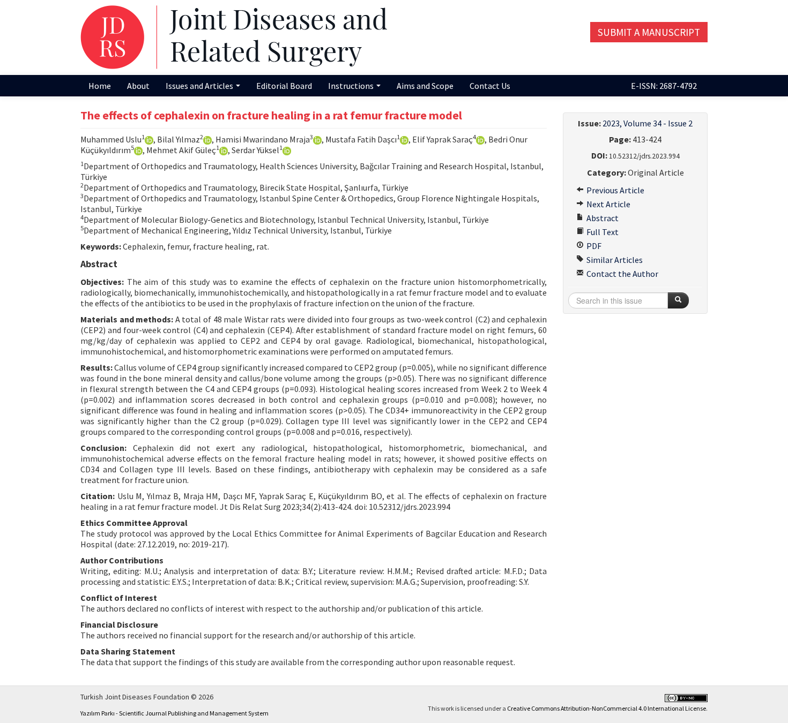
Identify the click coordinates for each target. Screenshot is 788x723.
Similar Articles (614, 259)
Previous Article (614, 190)
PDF (593, 245)
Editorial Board (284, 85)
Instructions (351, 85)
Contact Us (490, 85)
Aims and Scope (425, 85)
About (138, 85)
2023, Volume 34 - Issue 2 (648, 123)
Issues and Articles (200, 85)
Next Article (607, 204)
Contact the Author (621, 273)
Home (99, 85)
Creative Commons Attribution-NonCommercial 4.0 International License (606, 708)
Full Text (602, 232)
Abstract (602, 218)
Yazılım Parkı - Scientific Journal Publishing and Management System (174, 713)
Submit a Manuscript (649, 32)
